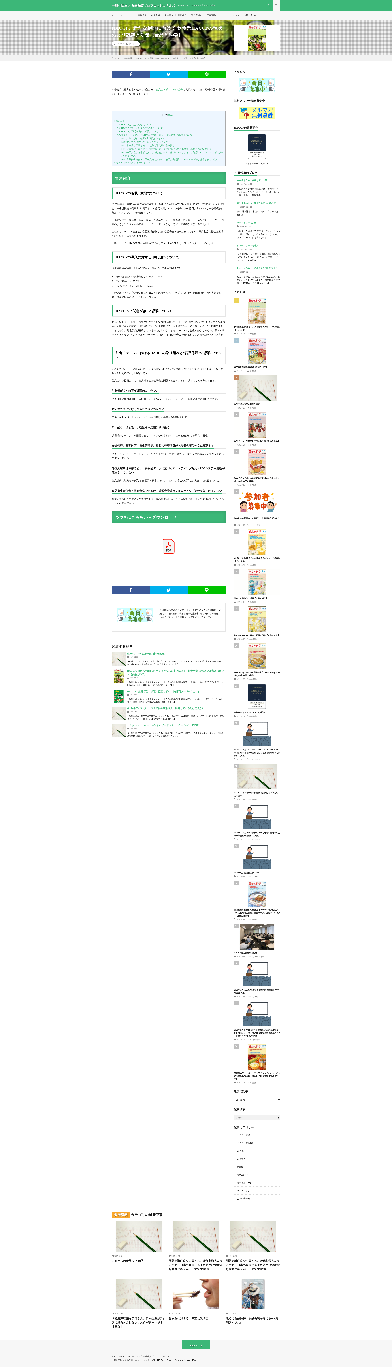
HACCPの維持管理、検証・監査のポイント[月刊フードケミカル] (163, 691)
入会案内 (169, 15)
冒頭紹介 (119, 121)
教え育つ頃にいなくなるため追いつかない (145, 142)
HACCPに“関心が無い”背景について (137, 131)
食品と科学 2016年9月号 (169, 89)
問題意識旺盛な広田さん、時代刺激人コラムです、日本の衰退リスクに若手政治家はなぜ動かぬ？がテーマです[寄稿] (196, 1265)
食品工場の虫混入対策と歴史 (247, 404)
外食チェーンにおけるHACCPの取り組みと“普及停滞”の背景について (155, 134)
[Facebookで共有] (131, 74)
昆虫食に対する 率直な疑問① (189, 1318)
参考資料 (155, 15)
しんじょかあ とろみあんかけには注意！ (257, 268)
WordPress (193, 1360)
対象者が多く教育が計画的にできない (143, 138)
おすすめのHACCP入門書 (257, 163)
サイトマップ (232, 15)
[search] (278, 1117)
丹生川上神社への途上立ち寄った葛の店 (256, 203)
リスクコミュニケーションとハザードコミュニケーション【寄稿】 (164, 725)
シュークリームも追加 (247, 245)
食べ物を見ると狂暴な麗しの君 (252, 180)
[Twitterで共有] (169, 74)
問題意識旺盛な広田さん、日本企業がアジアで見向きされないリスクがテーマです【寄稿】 (139, 1322)
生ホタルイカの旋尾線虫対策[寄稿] (146, 653)
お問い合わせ (250, 15)
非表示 (171, 115)
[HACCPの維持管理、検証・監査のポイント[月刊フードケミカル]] (119, 696)
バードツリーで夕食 (246, 222)
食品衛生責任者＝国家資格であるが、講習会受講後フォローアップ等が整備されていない (169, 159)
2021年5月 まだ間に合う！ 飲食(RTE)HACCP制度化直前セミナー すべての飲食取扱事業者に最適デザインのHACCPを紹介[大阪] (257, 1033)
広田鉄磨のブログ (246, 172)
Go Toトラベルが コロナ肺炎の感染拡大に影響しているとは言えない (166, 708)
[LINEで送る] (207, 74)
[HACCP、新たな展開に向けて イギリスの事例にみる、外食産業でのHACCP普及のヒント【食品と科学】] (119, 676)
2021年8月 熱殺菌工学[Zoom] (247, 873)
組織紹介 (182, 15)
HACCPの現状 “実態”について (134, 124)
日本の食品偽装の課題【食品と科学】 (251, 367)
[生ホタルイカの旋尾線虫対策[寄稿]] (119, 659)
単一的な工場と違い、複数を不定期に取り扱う (148, 145)
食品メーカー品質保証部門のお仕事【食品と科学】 (257, 441)
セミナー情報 (118, 15)
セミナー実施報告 (138, 15)
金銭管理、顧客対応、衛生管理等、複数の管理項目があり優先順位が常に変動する (166, 148)
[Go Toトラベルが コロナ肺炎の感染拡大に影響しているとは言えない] (119, 713)
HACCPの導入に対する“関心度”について (140, 128)
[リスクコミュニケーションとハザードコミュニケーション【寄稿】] (119, 730)
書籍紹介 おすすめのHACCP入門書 (249, 712)
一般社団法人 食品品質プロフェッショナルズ (151, 1356)
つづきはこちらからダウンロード (131, 162)
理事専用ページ (214, 15)
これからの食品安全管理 (127, 1260)
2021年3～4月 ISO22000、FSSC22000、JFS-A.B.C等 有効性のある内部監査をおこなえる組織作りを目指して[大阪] (257, 752)
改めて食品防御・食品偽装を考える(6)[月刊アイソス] (252, 1320)
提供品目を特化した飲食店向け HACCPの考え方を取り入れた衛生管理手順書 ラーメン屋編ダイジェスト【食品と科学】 (257, 913)
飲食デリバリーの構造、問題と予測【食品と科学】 (257, 635)
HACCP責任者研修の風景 (245, 953)
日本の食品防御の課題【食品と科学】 (251, 598)
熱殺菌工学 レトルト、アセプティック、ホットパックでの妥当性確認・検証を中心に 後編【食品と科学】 (257, 1076)
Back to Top (196, 1345)
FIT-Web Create (165, 1360)
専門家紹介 (196, 15)
